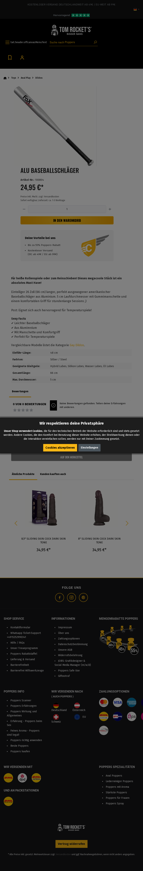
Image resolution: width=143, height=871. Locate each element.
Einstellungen (89, 447)
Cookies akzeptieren (60, 447)
